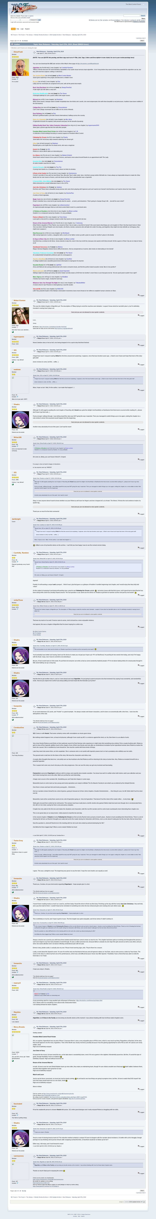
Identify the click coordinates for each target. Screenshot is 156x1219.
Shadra (17, 404)
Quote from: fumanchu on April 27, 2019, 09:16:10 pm (48, 910)
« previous (139, 38)
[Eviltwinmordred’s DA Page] (13, 720)
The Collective (125, 20)
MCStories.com (93, 20)
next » (144, 38)
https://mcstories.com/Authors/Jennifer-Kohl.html (52, 326)
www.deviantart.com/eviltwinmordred (49, 722)
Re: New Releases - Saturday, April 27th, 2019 (51, 300)
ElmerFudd (18, 52)
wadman (17, 369)
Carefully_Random (21, 553)
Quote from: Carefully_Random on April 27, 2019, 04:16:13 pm (50, 645)
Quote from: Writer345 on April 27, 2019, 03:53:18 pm (48, 558)
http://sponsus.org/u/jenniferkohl (64, 328)
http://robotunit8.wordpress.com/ (51, 1095)
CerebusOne (19, 727)
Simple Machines (85, 1214)
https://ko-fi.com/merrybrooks (77, 1098)
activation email (25, 17)
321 (15, 350)
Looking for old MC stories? (137, 20)
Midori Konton (19, 300)
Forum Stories (37, 635)
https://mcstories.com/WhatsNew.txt (88, 63)
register (31, 16)
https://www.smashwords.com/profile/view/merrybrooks (58, 1093)
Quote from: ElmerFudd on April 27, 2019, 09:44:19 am (48, 443)
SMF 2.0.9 (70, 1214)
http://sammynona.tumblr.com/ (41, 1183)
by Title (100, 20)
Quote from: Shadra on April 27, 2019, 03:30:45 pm (47, 478)
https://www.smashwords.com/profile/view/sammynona (48, 1179)
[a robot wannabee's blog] (13, 1061)
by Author (105, 20)
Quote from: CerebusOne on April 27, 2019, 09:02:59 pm (48, 922)
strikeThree (18, 600)
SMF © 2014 (77, 1214)
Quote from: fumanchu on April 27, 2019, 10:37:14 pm (48, 1128)
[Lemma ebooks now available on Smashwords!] (13, 332)
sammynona (19, 1156)
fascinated (18, 1104)
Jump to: (121, 1201)
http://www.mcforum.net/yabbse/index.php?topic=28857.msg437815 (68, 1097)
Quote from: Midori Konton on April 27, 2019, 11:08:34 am (49, 606)
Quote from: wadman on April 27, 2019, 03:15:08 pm (47, 524)
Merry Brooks (19, 1027)
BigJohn (17, 1012)
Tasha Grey (18, 841)
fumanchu (18, 706)
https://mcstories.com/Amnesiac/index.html (89, 1000)
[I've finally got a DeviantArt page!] (13, 362)
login (26, 16)
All (20, 40)
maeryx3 (17, 983)
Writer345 (17, 437)
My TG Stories (37, 633)
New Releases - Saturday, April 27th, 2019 (50, 51)
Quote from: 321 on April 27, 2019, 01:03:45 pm (46, 375)
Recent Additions (115, 20)
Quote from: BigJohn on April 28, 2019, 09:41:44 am (47, 1161)
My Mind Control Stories (39, 631)
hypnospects (19, 337)
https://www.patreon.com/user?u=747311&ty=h (46, 1186)
